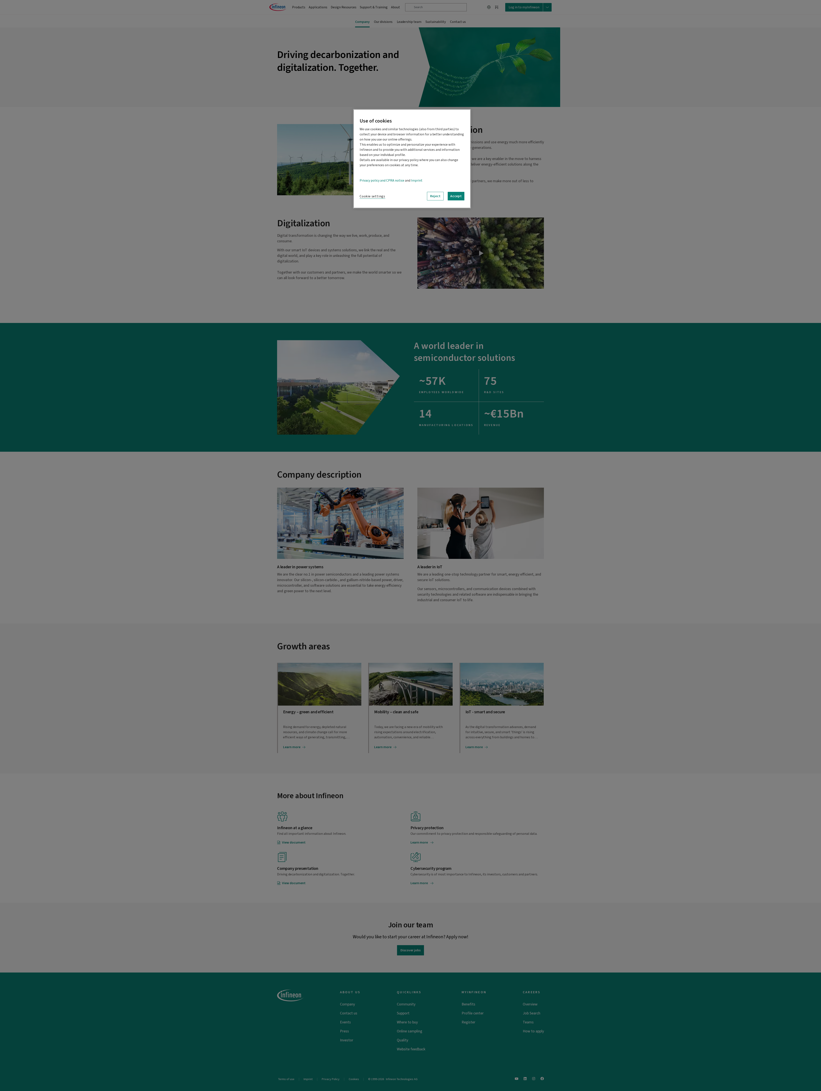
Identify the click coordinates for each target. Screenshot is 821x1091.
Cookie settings (372, 196)
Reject (435, 196)
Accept (456, 196)
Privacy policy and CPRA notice (382, 180)
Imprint (416, 180)
